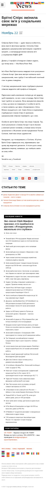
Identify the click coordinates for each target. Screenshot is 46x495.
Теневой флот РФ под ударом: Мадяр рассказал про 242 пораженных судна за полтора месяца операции (22, 241)
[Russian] (3, 451)
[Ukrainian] (13, 455)
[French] (23, 453)
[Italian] (32, 453)
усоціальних (36, 169)
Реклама (29, 448)
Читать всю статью (11, 233)
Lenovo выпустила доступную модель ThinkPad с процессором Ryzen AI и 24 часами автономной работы (22, 348)
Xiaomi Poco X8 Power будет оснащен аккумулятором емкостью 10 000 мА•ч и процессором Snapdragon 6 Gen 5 (19, 290)
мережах (6, 169)
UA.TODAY (8, 433)
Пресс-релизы (6, 448)
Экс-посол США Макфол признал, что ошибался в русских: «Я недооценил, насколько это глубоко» (19, 225)
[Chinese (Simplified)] (8, 453)
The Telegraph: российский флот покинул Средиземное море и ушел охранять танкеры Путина (21, 340)
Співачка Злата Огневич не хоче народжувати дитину (21, 206)
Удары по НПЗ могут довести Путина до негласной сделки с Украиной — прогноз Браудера (20, 314)
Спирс (20, 169)
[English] (18, 453)
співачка (27, 169)
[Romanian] (37, 453)
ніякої (13, 169)
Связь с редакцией (18, 448)
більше (10, 166)
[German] (27, 453)
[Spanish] (8, 455)
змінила (31, 166)
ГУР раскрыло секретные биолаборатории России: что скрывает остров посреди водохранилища (20, 420)
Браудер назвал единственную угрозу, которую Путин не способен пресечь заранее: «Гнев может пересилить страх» (23, 327)
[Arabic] (3, 453)
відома (25, 166)
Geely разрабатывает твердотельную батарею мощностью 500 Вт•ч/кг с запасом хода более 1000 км (22, 265)
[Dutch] (13, 453)
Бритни (17, 166)
